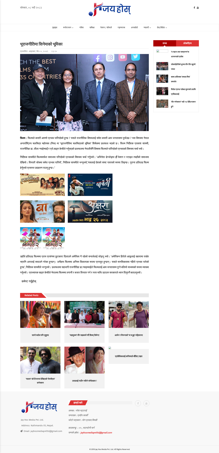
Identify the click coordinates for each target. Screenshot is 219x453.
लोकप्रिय (187, 43)
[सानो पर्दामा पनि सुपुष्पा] (40, 314)
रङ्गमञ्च (121, 27)
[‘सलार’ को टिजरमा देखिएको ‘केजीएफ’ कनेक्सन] (40, 360)
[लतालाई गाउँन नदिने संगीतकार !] (84, 360)
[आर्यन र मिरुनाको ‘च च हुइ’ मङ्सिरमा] (129, 314)
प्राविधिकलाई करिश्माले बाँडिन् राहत (128, 356)
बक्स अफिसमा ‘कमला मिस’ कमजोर (180, 79)
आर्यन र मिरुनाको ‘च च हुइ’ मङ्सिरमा (129, 335)
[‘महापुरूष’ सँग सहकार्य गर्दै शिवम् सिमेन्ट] (84, 314)
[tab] (164, 43)
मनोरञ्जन (67, 27)
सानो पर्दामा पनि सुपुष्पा (40, 335)
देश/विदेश (161, 27)
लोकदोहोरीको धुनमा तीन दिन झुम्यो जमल (183, 67)
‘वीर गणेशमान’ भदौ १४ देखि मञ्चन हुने (183, 104)
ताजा (165, 43)
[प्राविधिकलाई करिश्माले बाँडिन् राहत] (129, 348)
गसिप (81, 27)
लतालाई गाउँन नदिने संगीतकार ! (84, 381)
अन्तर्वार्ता (134, 27)
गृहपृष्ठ (54, 27)
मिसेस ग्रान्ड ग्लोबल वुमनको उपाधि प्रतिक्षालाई (183, 92)
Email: (43, 431)
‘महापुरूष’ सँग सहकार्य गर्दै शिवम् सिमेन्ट (84, 335)
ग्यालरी (146, 27)
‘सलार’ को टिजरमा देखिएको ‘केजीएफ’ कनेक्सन (40, 381)
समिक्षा (92, 27)
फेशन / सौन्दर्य (106, 27)
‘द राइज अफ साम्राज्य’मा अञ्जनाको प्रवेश (180, 54)
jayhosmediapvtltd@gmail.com (96, 433)
